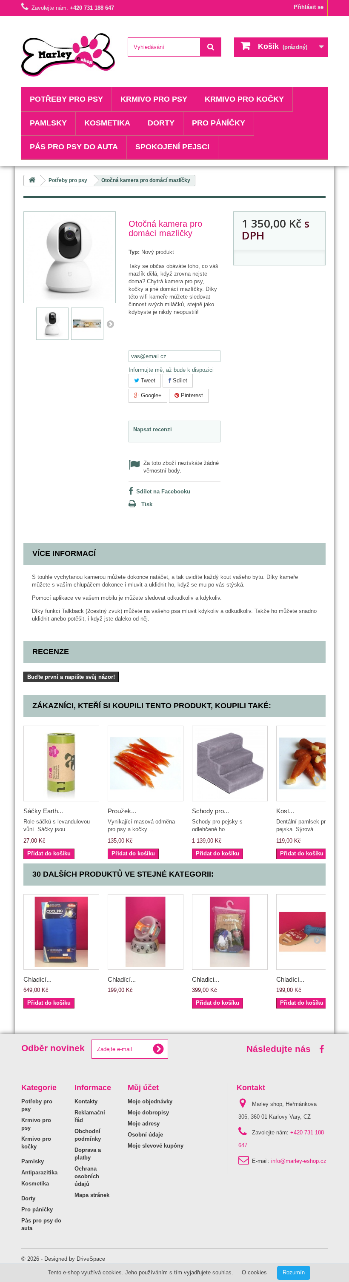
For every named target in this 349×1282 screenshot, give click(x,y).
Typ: (134, 252)
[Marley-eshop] (68, 55)
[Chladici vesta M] (230, 932)
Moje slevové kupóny (155, 1145)
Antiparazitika (39, 1172)
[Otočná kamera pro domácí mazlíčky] (52, 323)
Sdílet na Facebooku (163, 491)
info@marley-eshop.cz (298, 1161)
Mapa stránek (91, 1195)
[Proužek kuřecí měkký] (145, 763)
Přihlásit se (308, 7)
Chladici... (205, 979)
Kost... (285, 811)
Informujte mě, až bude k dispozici (171, 370)
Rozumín (294, 1272)
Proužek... (122, 811)
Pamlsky (48, 123)
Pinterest (191, 395)
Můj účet (143, 1087)
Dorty (161, 123)
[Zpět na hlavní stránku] (32, 180)
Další (110, 323)
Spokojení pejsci (172, 146)
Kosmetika (107, 123)
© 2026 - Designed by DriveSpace (63, 1259)
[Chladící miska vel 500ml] (145, 932)
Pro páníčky (218, 123)
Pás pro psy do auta (74, 146)
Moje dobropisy (148, 1112)
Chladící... (37, 979)
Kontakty (85, 1101)
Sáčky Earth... (43, 811)
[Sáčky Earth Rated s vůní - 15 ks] (61, 763)
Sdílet (179, 380)
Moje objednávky (150, 1101)
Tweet (147, 380)
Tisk (146, 504)
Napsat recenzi (152, 429)
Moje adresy (144, 1123)
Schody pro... (210, 811)
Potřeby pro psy (66, 99)
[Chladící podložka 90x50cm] (61, 932)
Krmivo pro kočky (244, 99)
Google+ (150, 395)
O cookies (254, 1272)
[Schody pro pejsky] (230, 763)
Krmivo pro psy (153, 99)
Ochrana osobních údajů (86, 1176)
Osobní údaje (145, 1134)
